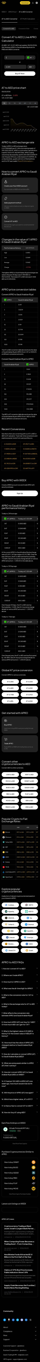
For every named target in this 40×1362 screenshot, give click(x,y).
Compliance (7, 1331)
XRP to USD (30, 847)
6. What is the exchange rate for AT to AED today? (18, 1005)
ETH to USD (30, 837)
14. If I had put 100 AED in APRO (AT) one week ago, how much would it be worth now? (17, 1083)
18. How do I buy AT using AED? (13, 1112)
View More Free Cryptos (20, 1143)
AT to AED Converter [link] (26, 12)
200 (5, 399)
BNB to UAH (20, 852)
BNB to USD (30, 852)
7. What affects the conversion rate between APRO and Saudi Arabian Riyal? (17, 1014)
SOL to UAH (20, 862)
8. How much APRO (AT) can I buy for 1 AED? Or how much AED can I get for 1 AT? (18, 1023)
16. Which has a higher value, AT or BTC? (17, 1099)
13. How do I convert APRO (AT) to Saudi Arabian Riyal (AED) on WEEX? (17, 1073)
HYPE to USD (30, 877)
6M (25, 103)
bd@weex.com (23, 1355)
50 (5, 334)
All (35, 103)
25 (5, 329)
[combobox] (30, 58)
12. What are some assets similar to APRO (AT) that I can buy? (18, 1064)
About (5, 1327)
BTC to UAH (20, 832)
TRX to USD (30, 867)
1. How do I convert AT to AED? (14, 969)
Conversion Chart (24, 28)
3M (20, 103)
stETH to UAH (21, 872)
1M (14, 103)
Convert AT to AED (8, 28)
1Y (30, 103)
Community (8, 1311)
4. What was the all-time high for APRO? (17, 988)
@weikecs (20, 1346)
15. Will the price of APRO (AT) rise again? (17, 1093)
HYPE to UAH (20, 877)
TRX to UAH (20, 867)
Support (6, 1339)
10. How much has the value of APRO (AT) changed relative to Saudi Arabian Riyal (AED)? (17, 1045)
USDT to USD (30, 842)
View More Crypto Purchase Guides (20, 1194)
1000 (5, 344)
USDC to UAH (21, 857)
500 (5, 404)
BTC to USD (30, 832)
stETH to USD (31, 872)
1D (4, 103)
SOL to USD (30, 862)
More (5, 1335)
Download (25, 3)
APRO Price (12, 12)
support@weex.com (20, 1359)
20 (5, 384)
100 (5, 339)
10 (5, 324)
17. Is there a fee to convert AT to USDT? (17, 1106)
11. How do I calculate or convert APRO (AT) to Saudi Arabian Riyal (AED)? (18, 1055)
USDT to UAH (21, 842)
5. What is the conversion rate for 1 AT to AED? (17, 996)
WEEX (4, 12)
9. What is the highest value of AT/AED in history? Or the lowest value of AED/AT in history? (18, 1033)
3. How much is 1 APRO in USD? (13, 982)
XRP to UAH (20, 847)
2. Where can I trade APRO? (12, 975)
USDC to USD (31, 857)
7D (9, 103)
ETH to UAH (20, 837)
